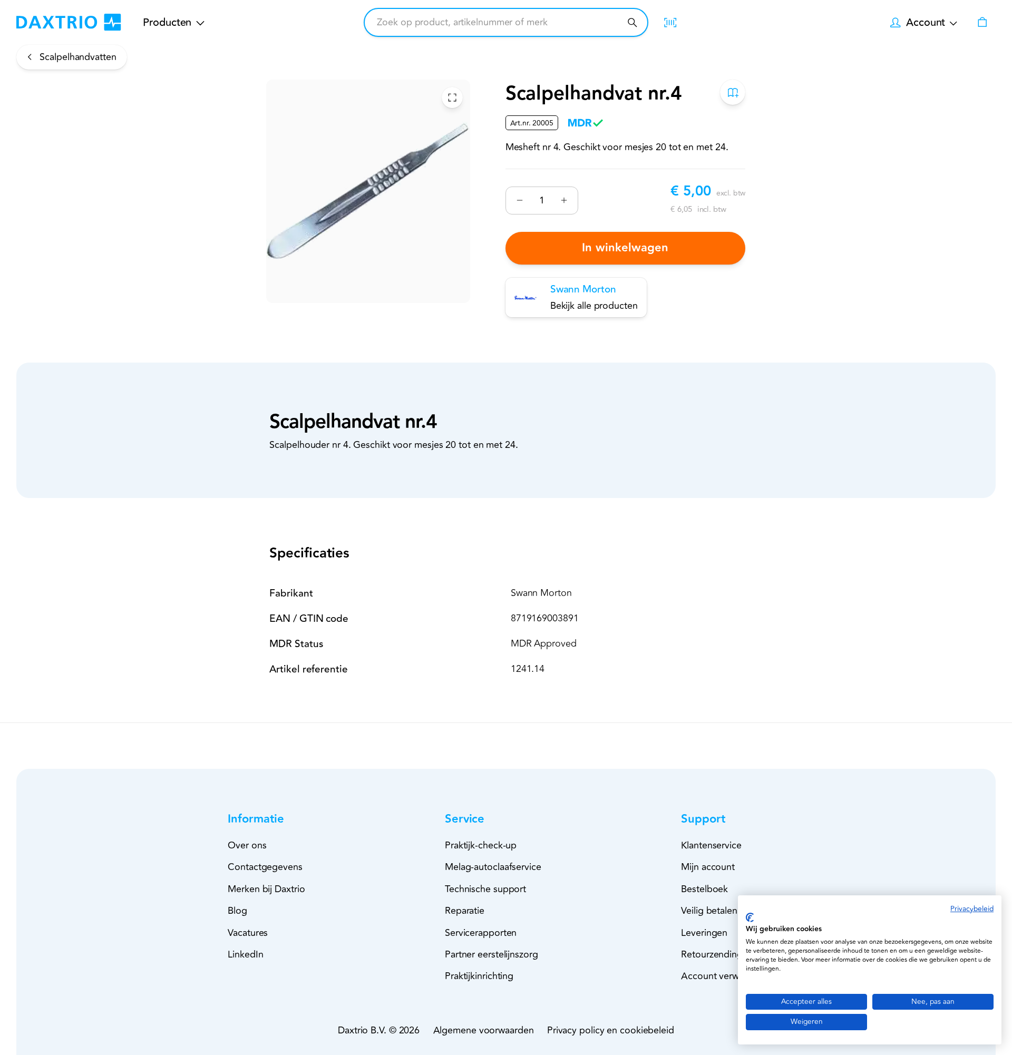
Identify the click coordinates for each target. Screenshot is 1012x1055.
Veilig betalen (709, 910)
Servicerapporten (481, 932)
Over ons (247, 845)
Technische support (485, 889)
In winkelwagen (625, 248)
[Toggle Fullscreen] (452, 97)
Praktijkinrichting (479, 976)
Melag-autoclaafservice (493, 866)
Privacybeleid (972, 908)
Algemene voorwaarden (483, 1030)
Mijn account (708, 866)
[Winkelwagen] (982, 22)
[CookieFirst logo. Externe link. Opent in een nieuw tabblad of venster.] (750, 917)
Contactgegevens (265, 866)
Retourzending (712, 954)
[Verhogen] (563, 200)
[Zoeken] (632, 22)
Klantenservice (711, 845)
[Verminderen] (520, 200)
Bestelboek (704, 889)
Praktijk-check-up (481, 845)
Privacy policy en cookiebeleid (610, 1030)
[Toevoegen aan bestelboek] (733, 92)
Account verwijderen (724, 976)
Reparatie (464, 910)
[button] (275, 819)
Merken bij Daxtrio (266, 889)
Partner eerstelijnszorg (491, 954)
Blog (237, 910)
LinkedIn (245, 954)
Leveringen (704, 932)
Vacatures (248, 932)
